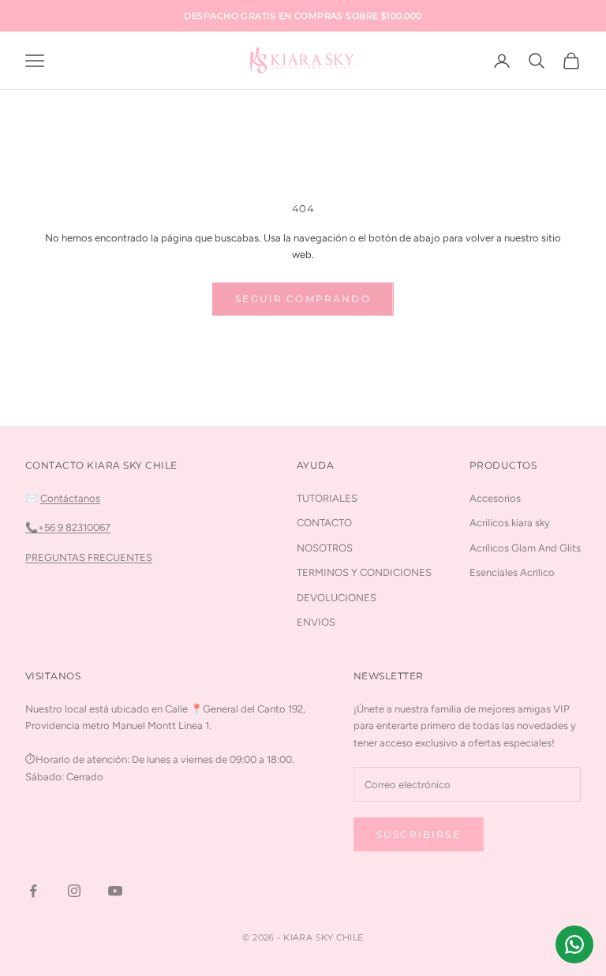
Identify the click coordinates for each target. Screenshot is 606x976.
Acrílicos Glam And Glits (525, 548)
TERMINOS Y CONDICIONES (364, 572)
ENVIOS (316, 622)
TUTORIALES (327, 498)
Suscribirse (418, 834)
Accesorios (495, 498)
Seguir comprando (303, 299)
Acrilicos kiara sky (509, 523)
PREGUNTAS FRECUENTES (88, 557)
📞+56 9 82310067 (67, 527)
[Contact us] (574, 944)
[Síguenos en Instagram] (74, 891)
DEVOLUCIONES (336, 598)
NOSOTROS (325, 548)
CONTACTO (324, 523)
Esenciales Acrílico (512, 572)
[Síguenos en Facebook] (33, 891)
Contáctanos (70, 498)
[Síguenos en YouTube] (115, 891)
